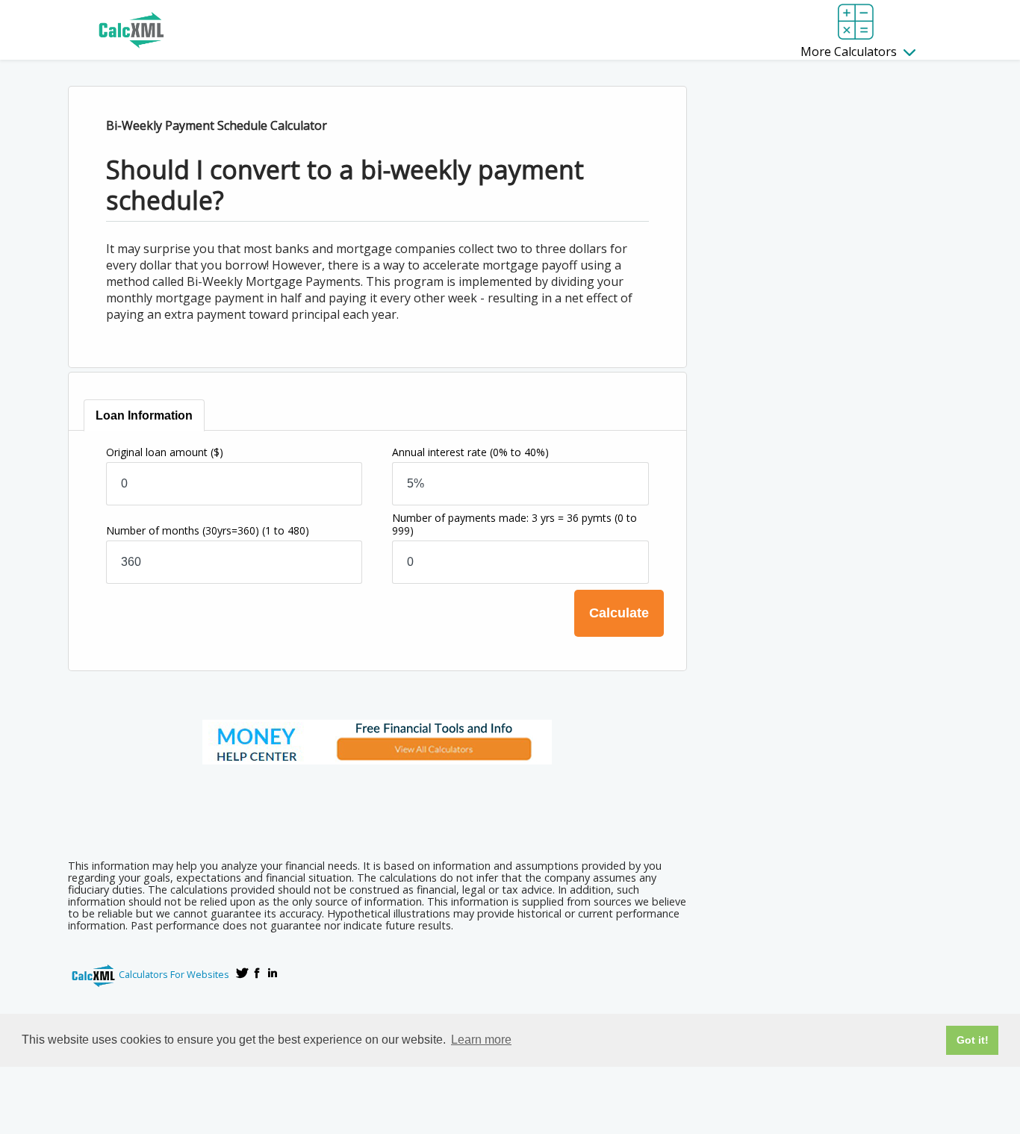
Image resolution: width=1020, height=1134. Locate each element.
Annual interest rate (470, 452)
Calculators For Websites (174, 974)
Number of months (207, 530)
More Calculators (850, 51)
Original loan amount (164, 452)
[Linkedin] (272, 973)
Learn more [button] (481, 1039)
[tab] (144, 415)
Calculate (619, 612)
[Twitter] (242, 973)
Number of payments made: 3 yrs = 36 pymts (514, 524)
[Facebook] (257, 973)
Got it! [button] (973, 1040)
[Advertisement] (377, 807)
